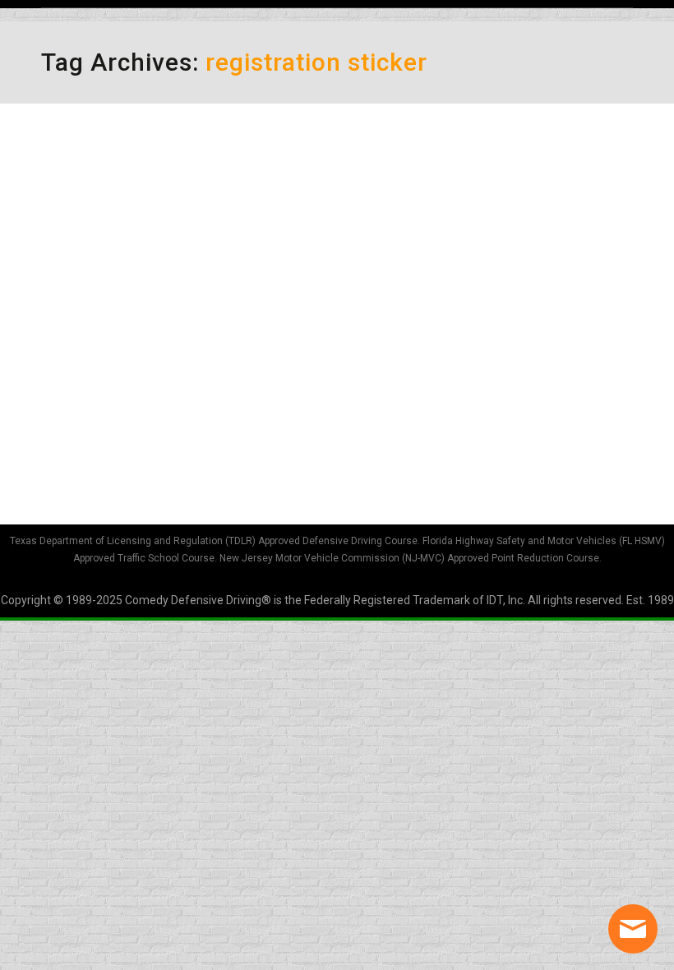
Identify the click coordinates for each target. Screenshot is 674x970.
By (201, 201)
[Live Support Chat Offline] (633, 929)
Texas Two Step (129, 341)
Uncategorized (100, 201)
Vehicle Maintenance (212, 370)
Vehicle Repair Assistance (174, 172)
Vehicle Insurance (107, 370)
